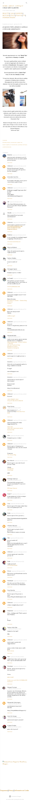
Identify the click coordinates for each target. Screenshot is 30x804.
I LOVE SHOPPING (12, 565)
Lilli (8, 201)
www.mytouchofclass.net (13, 241)
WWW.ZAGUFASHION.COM (14, 226)
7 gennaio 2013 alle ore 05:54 (14, 628)
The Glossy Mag (11, 455)
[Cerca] (26, 2)
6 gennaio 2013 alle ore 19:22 (19, 443)
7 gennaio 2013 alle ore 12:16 (19, 666)
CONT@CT (19, 6)
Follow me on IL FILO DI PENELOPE (17, 680)
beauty (8, 142)
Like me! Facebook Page (13, 345)
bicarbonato (14, 142)
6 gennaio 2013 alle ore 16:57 (19, 292)
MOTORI (6, 15)
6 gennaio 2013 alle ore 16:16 (14, 270)
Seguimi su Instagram (13, 348)
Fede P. (9, 494)
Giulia (8, 513)
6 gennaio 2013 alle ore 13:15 (16, 201)
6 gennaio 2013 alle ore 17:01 (19, 309)
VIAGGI (19, 15)
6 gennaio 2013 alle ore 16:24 (20, 278)
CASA (12, 13)
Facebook (9, 302)
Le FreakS (10, 278)
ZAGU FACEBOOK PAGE (13, 227)
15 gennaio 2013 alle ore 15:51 (14, 717)
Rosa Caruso (10, 406)
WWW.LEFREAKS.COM (13, 286)
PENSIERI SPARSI (9, 17)
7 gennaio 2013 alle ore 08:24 (17, 656)
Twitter (9, 303)
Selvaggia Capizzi (12, 269)
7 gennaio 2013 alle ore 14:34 (14, 688)
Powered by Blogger (16, 796)
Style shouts (10, 651)
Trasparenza (4, 790)
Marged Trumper (12, 687)
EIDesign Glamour (12, 479)
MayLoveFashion (12, 247)
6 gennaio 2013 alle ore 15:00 (19, 235)
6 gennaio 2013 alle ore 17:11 (14, 337)
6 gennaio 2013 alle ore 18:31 (14, 407)
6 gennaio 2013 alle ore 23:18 (20, 580)
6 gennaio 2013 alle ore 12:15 (19, 166)
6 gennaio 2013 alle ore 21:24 (14, 527)
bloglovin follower (12, 229)
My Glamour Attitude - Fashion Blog (17, 300)
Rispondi (9, 162)
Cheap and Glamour (11, 8)
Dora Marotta (11, 590)
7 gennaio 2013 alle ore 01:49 (20, 610)
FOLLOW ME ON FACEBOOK (15, 400)
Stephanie (10, 610)
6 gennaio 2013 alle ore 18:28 (19, 394)
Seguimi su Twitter (12, 346)
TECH (12, 15)
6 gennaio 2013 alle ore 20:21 (18, 494)
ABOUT (11, 6)
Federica (9, 235)
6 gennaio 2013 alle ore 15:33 (14, 248)
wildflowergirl (11, 316)
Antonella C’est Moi (12, 177)
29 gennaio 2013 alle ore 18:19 (14, 727)
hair (21, 142)
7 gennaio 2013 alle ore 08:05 (20, 639)
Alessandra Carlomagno (13, 702)
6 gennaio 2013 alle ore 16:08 (14, 259)
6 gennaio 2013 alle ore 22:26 (19, 551)
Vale (8, 538)
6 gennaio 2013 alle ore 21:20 (17, 513)
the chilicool (10, 460)
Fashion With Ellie (12, 627)
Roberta (9, 155)
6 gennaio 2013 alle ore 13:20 (18, 212)
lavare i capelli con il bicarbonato (10, 144)
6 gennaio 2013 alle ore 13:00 (20, 187)
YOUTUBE (10, 470)
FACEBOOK (10, 468)
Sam (8, 656)
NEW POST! (10, 677)
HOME (5, 6)
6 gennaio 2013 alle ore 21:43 (16, 538)
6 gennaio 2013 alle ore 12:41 (14, 178)
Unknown (10, 166)
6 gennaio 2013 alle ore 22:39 (18, 571)
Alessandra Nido (11, 335)
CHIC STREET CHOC (13, 399)
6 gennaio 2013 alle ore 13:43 (19, 222)
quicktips (20, 144)
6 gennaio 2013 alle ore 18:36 (19, 420)
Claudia (9, 213)
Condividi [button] (5, 140)
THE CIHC (10, 427)
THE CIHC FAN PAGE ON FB (15, 428)
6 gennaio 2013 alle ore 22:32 (17, 561)
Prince (9, 571)
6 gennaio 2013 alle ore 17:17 (19, 353)
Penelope (10, 666)
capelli (18, 142)
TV (24, 15)
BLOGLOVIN (10, 430)
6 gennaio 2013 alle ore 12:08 (19, 155)
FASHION (18, 13)
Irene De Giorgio (12, 716)
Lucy (8, 503)
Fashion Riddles (11, 258)
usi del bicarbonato (7, 147)
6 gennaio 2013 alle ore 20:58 (17, 503)
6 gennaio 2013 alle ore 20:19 (14, 480)
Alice (8, 435)
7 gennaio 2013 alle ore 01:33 (19, 602)
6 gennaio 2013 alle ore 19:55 (21, 460)
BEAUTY (6, 13)
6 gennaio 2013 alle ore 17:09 (19, 321)
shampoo (25, 144)
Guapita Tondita (11, 725)
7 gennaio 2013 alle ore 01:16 (14, 591)
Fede (8, 561)
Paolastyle (10, 580)
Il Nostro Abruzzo (12, 525)
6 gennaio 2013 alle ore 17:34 (19, 361)
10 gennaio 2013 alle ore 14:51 (14, 703)
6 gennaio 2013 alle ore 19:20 (17, 435)
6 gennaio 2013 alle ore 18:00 (19, 377)
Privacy (11, 790)
